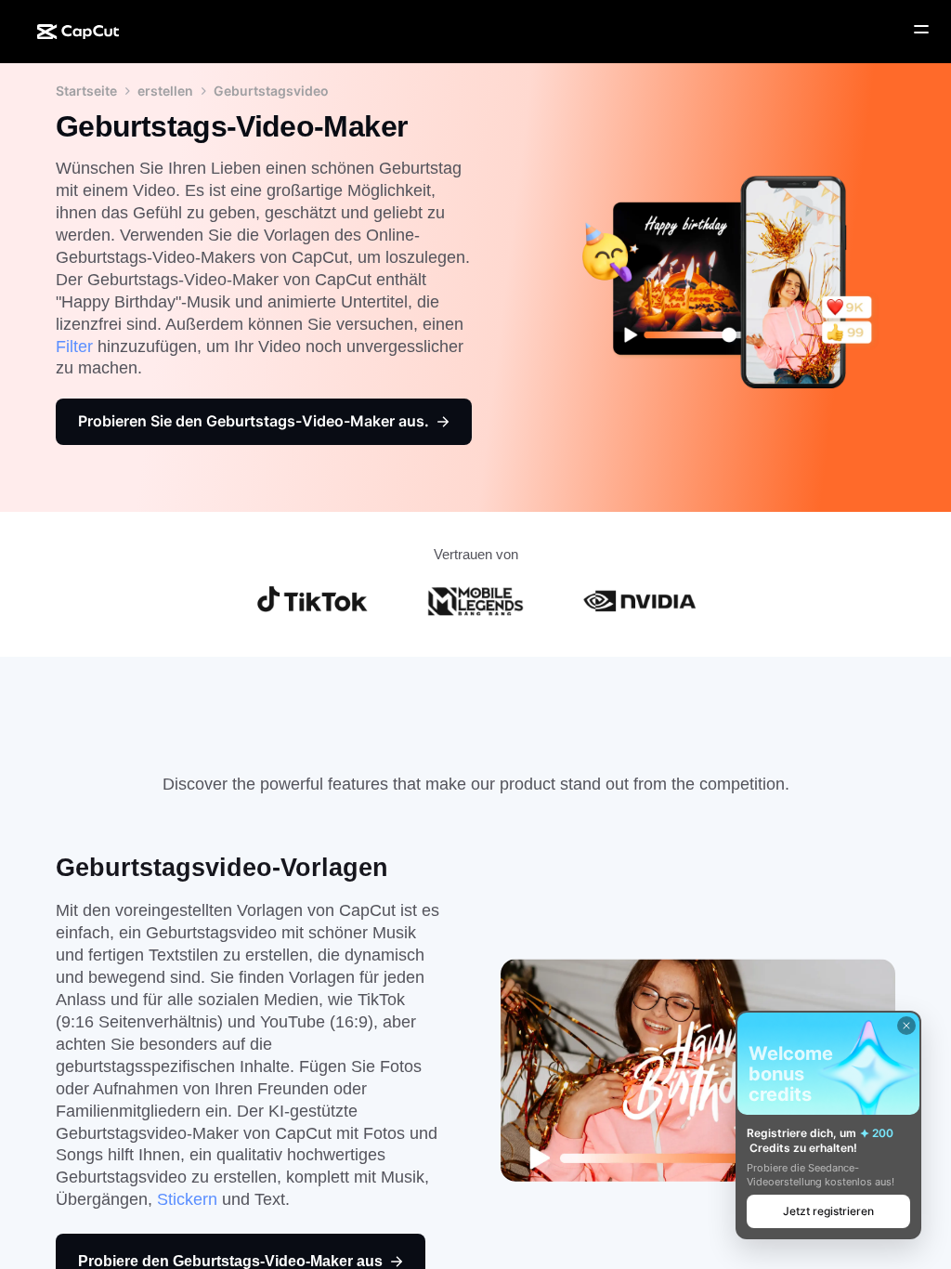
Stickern (187, 1199)
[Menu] (921, 30)
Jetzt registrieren (828, 1211)
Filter (74, 346)
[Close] (906, 1025)
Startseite (86, 90)
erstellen (165, 90)
